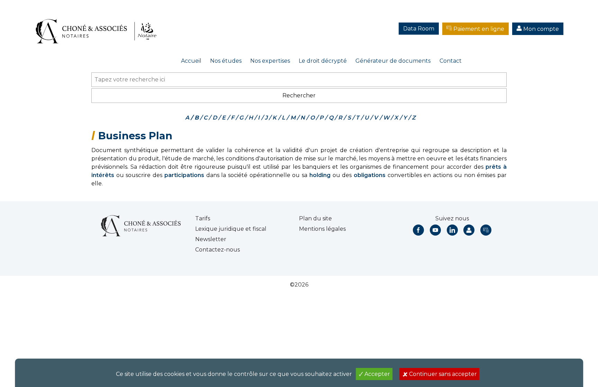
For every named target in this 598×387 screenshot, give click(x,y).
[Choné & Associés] (99, 24)
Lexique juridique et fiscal (230, 229)
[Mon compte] (468, 230)
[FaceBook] (418, 230)
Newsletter (210, 239)
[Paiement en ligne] (485, 230)
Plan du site (315, 218)
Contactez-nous (217, 249)
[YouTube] (435, 230)
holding (319, 175)
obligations (370, 175)
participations (184, 175)
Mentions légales (322, 229)
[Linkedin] (452, 230)
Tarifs (202, 218)
